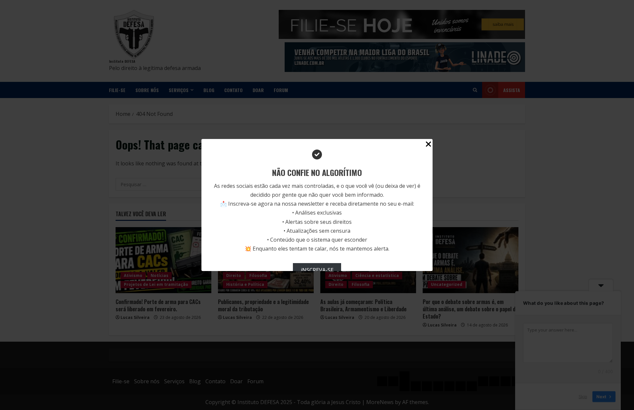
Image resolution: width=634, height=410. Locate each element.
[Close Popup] (428, 145)
